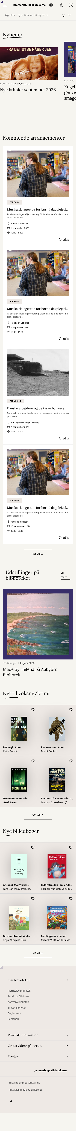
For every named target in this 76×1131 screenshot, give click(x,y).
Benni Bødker (49, 751)
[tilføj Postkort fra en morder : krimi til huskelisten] (71, 761)
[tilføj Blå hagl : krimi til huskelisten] (33, 710)
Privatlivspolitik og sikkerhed (26, 1090)
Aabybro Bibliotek (18, 1002)
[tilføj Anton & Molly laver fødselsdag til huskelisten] (33, 847)
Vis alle (38, 554)
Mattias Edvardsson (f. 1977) (54, 802)
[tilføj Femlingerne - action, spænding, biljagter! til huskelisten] (71, 898)
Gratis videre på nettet (25, 1046)
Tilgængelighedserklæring (24, 1083)
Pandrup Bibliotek (18, 996)
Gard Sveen (10, 802)
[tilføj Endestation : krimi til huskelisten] (71, 710)
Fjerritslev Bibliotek (19, 991)
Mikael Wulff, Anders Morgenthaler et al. (56, 940)
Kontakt (14, 1056)
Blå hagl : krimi (12, 747)
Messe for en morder (15, 798)
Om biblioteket (19, 980)
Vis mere (64, 575)
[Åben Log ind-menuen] (61, 5)
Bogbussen (14, 1013)
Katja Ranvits (10, 751)
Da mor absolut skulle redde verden (16, 936)
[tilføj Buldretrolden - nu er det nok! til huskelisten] (71, 847)
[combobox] (38, 15)
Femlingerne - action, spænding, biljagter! (54, 936)
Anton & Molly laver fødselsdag (15, 885)
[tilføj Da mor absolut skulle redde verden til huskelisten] (33, 898)
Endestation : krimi (52, 747)
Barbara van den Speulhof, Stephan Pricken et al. (57, 889)
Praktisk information (23, 1035)
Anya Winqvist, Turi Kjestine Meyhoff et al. (16, 940)
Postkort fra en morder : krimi (56, 799)
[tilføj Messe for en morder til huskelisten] (33, 761)
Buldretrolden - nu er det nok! (56, 885)
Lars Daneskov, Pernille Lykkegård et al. (16, 889)
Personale (13, 1019)
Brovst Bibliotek (17, 1008)
